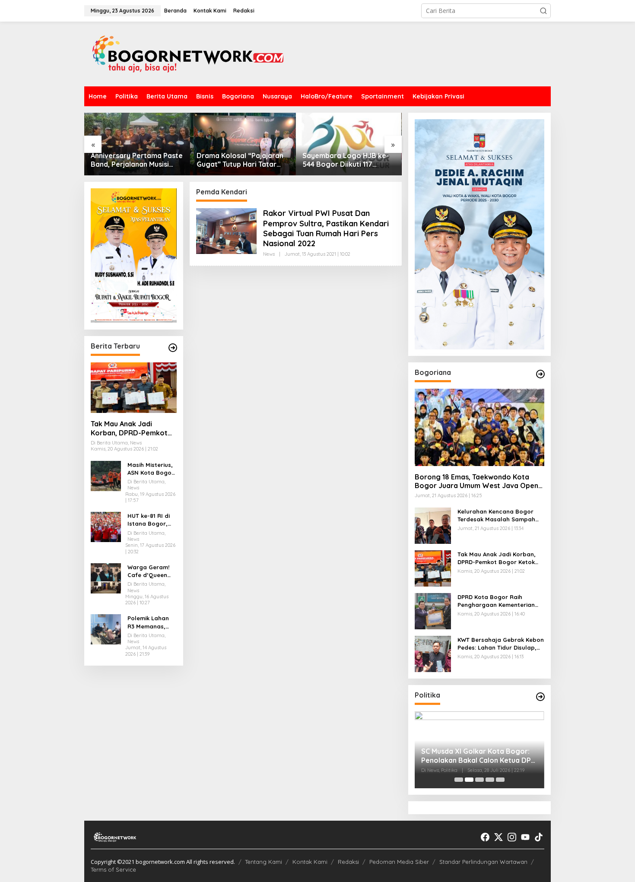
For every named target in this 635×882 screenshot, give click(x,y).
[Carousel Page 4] (490, 779)
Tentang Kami (263, 861)
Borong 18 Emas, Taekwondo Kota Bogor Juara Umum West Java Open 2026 (476, 482)
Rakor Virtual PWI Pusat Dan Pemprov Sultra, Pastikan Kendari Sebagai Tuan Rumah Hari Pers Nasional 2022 (326, 228)
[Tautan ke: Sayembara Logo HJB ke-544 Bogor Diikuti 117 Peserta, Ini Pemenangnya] (349, 144)
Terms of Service (113, 869)
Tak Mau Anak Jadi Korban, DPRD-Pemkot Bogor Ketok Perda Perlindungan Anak (129, 428)
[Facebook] (485, 837)
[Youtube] (525, 837)
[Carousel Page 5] (500, 779)
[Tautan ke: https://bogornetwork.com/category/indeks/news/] (540, 697)
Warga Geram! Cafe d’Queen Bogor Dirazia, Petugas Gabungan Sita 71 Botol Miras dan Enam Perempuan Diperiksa (149, 571)
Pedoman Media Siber (399, 861)
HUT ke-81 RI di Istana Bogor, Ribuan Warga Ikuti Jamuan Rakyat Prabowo (151, 519)
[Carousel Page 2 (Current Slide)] (469, 779)
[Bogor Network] (188, 53)
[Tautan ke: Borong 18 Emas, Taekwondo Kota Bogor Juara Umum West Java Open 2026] (479, 427)
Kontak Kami (309, 861)
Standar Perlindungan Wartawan (483, 861)
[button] (543, 10)
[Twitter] (498, 837)
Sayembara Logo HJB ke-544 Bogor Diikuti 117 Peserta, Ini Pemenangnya (346, 160)
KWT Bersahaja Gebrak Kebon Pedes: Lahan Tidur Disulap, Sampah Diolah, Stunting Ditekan (500, 643)
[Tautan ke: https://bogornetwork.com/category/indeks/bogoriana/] (540, 374)
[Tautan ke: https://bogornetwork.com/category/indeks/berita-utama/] (173, 348)
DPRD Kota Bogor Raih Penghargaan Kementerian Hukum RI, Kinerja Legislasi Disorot (496, 601)
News (269, 254)
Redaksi (348, 861)
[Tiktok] (538, 837)
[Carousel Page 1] (458, 779)
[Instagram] (512, 837)
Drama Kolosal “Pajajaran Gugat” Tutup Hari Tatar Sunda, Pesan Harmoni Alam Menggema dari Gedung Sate (240, 160)
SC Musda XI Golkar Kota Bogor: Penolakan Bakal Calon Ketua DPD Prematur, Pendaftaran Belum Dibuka (478, 756)
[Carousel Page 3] (479, 779)
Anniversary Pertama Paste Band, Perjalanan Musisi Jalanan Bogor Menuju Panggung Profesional (137, 160)
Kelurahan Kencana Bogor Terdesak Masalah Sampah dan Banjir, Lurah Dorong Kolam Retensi (496, 515)
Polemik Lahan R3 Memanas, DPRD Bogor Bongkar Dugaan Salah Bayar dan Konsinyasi (151, 622)
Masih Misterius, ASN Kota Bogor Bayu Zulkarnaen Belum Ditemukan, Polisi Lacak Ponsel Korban (151, 468)
